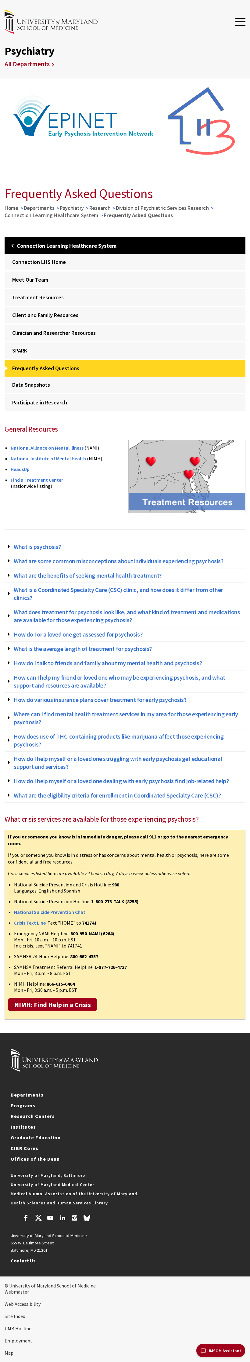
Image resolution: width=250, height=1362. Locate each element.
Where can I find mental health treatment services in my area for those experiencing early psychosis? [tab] (126, 718)
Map (9, 1353)
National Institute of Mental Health (48, 458)
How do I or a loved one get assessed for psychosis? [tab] (78, 634)
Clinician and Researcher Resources (54, 332)
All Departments (27, 64)
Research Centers (33, 1116)
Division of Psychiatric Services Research (162, 207)
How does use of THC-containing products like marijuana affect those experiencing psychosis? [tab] (118, 740)
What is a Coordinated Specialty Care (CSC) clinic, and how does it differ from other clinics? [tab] (118, 594)
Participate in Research (39, 402)
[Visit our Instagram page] (74, 1219)
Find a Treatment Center (37, 480)
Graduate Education (36, 1137)
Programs (23, 1105)
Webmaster (17, 1292)
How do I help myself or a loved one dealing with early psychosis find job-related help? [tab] (121, 781)
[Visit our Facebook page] (26, 1219)
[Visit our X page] (38, 1219)
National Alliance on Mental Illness (47, 448)
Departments (39, 207)
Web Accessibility (23, 1304)
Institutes (23, 1127)
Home (11, 207)
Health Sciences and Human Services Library (59, 1203)
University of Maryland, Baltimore (48, 1175)
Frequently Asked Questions (45, 368)
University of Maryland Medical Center (52, 1184)
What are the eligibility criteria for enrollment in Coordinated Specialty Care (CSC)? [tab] (117, 795)
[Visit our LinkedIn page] (62, 1219)
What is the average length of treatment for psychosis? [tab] (83, 649)
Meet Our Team (30, 279)
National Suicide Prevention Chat (49, 912)
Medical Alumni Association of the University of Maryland (74, 1193)
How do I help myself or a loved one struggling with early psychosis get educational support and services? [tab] (118, 763)
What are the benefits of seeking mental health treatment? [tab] (88, 575)
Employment (18, 1341)
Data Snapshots (31, 384)
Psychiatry (72, 207)
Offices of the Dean (35, 1159)
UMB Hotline (18, 1328)
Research (100, 207)
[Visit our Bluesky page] (87, 1220)
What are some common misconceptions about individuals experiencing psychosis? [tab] (118, 561)
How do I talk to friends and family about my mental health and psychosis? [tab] (108, 663)
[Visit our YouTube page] (50, 1219)
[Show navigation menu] (240, 22)
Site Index (15, 1316)
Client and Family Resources (45, 315)
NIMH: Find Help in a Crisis (52, 1004)
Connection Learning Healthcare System (51, 215)
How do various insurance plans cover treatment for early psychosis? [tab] (100, 700)
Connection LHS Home (39, 261)
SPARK (19, 350)
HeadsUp (20, 469)
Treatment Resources (38, 297)
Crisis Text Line (30, 923)
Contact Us (23, 1261)
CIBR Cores (24, 1148)
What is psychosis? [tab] (37, 547)
